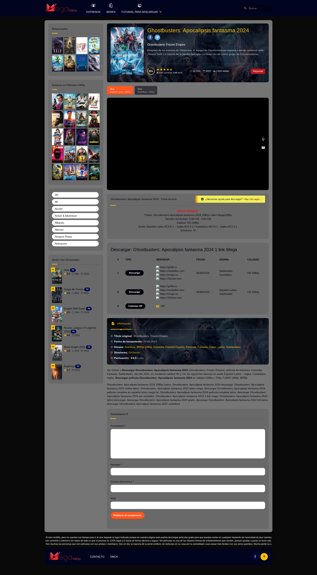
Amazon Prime (63, 236)
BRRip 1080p (144, 347)
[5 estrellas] (171, 69)
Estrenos (93, 11)
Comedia (159, 347)
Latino (221, 347)
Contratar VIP (135, 306)
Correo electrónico (122, 481)
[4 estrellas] (168, 69)
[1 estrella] (158, 69)
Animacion (61, 243)
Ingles (212, 347)
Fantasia (203, 347)
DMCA (114, 556)
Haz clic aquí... (253, 199)
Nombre (116, 464)
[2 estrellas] (161, 69)
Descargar (134, 273)
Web (113, 498)
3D (56, 194)
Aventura (130, 347)
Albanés (59, 222)
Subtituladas (233, 347)
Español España (174, 347)
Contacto (97, 556)
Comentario (118, 425)
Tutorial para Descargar (139, 11)
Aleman (59, 229)
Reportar (258, 71)
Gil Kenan (134, 352)
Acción (59, 208)
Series (110, 11)
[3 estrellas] (164, 69)
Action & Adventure (66, 215)
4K (56, 201)
